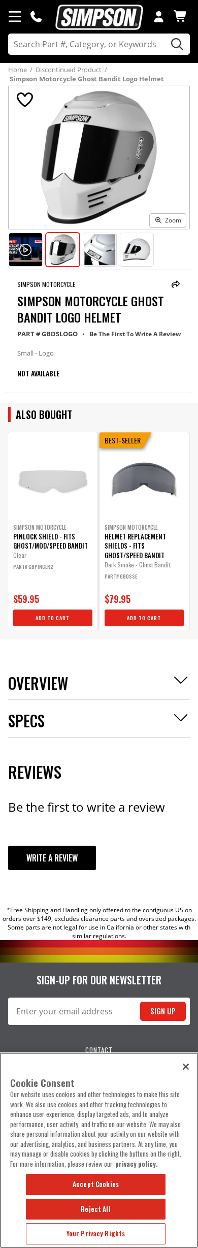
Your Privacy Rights (96, 1233)
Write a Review (52, 858)
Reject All (95, 1209)
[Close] (186, 1066)
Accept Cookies (96, 1184)
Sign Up (163, 1011)
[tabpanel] (52, 531)
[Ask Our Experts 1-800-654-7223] (36, 16)
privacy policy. (136, 1164)
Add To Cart (53, 618)
